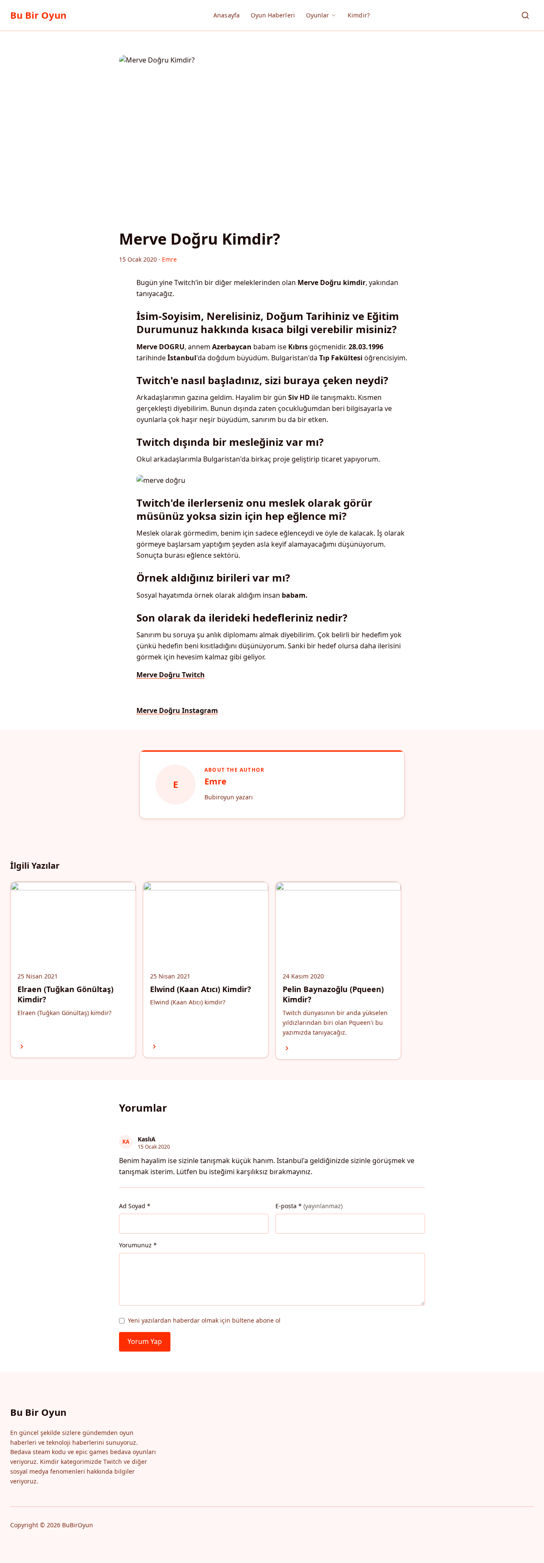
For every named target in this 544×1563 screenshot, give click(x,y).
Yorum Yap (145, 1341)
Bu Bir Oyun (38, 15)
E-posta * (309, 1206)
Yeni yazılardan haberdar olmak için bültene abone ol (204, 1320)
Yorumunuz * (138, 1245)
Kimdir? (359, 15)
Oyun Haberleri (273, 15)
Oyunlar (317, 15)
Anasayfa (226, 15)
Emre (215, 781)
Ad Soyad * (134, 1206)
